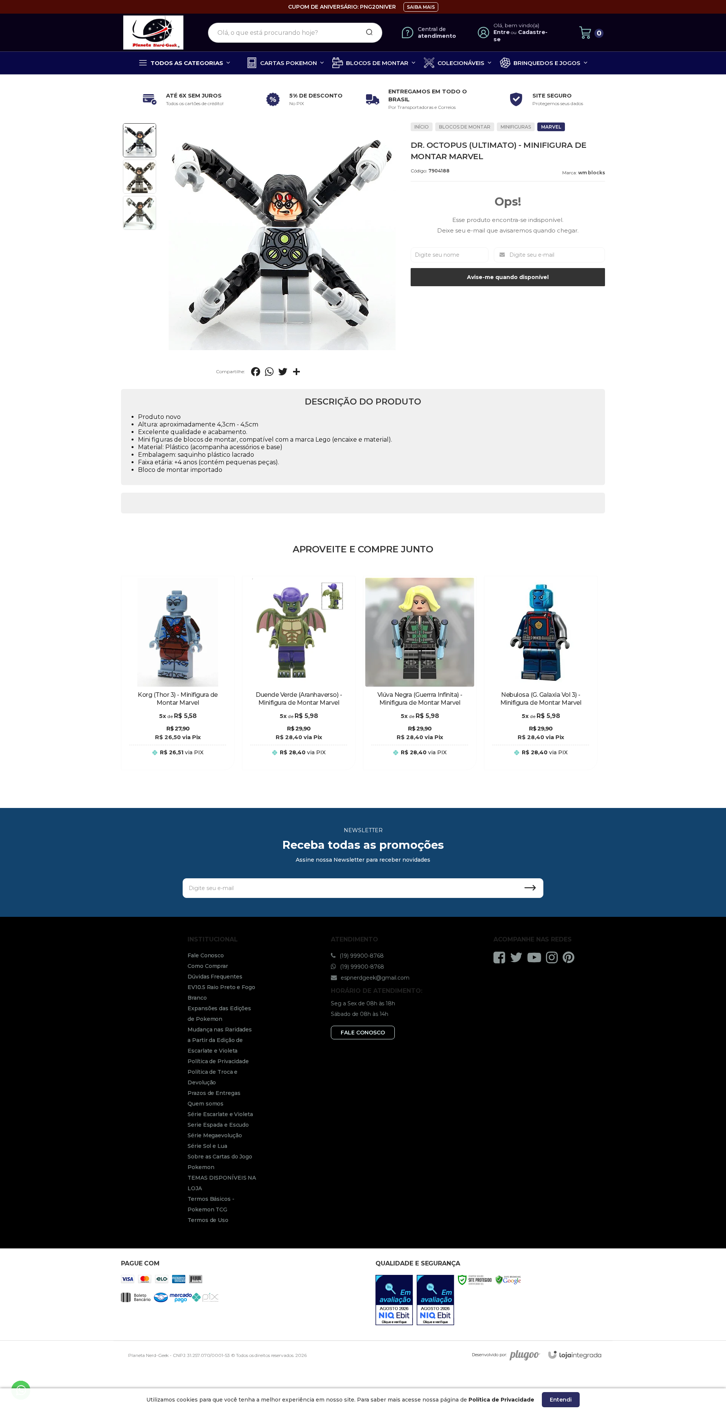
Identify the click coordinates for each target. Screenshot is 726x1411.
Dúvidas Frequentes (215, 976)
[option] (181, 99)
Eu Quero (178, 760)
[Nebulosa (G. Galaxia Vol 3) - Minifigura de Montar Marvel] (540, 673)
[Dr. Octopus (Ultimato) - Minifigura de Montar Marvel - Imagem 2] (139, 177)
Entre (501, 32)
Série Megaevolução (215, 1135)
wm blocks (591, 172)
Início (421, 127)
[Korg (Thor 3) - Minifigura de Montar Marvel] (177, 673)
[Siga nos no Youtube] (536, 957)
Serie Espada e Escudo (218, 1124)
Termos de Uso (208, 1220)
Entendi (561, 1399)
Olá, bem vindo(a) (516, 25)
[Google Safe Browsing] (508, 1279)
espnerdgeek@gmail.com (374, 977)
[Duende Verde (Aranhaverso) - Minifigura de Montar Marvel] (298, 673)
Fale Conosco (206, 955)
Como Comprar (208, 966)
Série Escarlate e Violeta (220, 1114)
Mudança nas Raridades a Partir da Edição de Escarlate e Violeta (220, 1040)
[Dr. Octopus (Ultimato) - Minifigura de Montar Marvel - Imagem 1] (139, 140)
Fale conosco (363, 1032)
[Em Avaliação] (394, 1300)
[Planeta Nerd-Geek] (153, 33)
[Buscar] (366, 32)
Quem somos (205, 1103)
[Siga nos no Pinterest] (570, 957)
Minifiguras (516, 127)
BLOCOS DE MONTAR (464, 127)
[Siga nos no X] (518, 957)
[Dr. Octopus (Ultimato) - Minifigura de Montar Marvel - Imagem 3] (139, 213)
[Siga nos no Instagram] (554, 957)
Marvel (551, 127)
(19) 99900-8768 (361, 955)
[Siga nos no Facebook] (501, 957)
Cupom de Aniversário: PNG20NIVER (342, 6)
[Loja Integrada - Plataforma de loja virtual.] (574, 1355)
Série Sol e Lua (207, 1146)
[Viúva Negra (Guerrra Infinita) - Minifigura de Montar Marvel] (419, 673)
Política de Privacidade (218, 1061)
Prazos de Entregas (214, 1093)
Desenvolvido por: (489, 1354)
